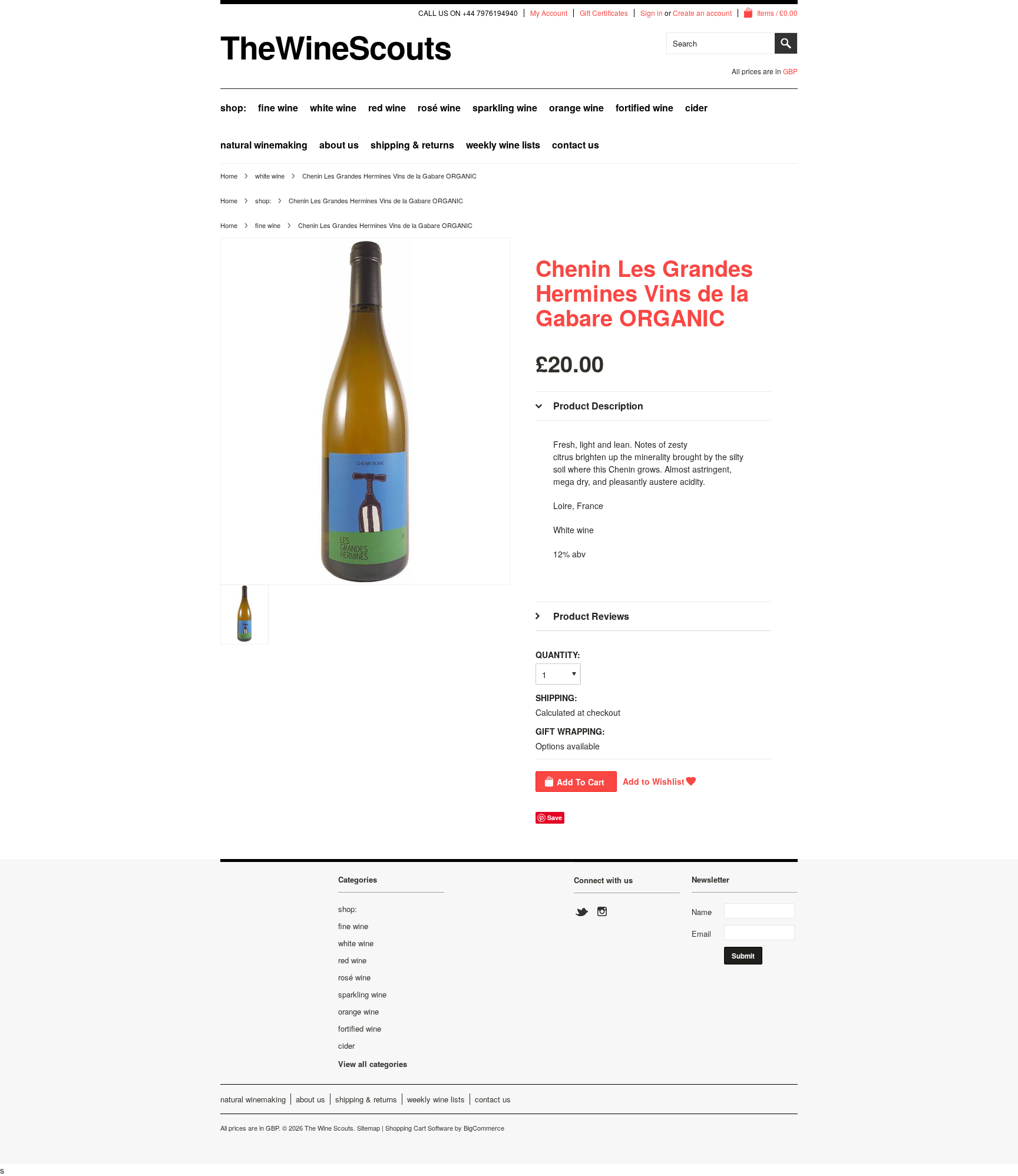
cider (696, 107)
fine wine (278, 107)
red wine (387, 107)
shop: (233, 107)
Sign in (651, 13)
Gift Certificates (604, 13)
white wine (333, 107)
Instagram (601, 912)
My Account (548, 13)
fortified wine (644, 107)
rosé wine (439, 107)
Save (554, 817)
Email (701, 933)
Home (228, 175)
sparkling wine (504, 107)
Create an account (702, 13)
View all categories (372, 1063)
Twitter (582, 912)
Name (702, 911)
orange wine (576, 107)
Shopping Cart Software (419, 1127)
